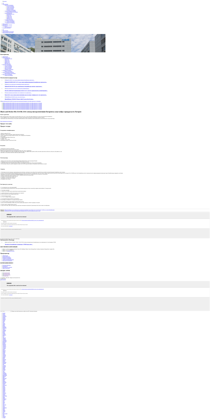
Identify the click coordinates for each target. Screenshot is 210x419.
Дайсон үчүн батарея (11, 22)
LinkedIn (8, 272)
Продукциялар (5, 4)
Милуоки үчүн (10, 18)
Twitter (7, 275)
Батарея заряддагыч (8, 13)
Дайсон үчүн (7, 61)
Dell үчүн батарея (10, 9)
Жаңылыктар (5, 23)
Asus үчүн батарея (10, 8)
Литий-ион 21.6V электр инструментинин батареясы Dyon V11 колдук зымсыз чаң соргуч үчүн (22, 210)
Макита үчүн (7, 62)
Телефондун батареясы (9, 19)
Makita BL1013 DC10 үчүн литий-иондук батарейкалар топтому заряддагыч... (23, 86)
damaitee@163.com (10, 251)
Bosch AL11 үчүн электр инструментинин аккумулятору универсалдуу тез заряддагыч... (26, 94)
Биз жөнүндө (5, 25)
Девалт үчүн (7, 60)
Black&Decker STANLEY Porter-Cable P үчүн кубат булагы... (19, 99)
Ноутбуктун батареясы (9, 5)
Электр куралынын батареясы (10, 11)
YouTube (8, 273)
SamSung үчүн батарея (11, 10)
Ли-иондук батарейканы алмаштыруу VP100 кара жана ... (19, 244)
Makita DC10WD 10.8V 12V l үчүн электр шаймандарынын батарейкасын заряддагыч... (26, 82)
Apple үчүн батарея (10, 7)
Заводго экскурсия (8, 26)
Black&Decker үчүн (8, 58)
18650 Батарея (5, 56)
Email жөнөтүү (3, 279)
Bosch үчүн (7, 59)
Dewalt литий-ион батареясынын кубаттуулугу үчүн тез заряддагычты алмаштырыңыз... (26, 90)
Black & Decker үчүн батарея (12, 12)
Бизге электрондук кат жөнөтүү (6, 121)
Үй (3, 3)
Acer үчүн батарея (10, 6)
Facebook (8, 274)
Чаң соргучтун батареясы (9, 21)
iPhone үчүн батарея (10, 20)
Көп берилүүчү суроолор (7, 24)
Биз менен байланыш (7, 27)
